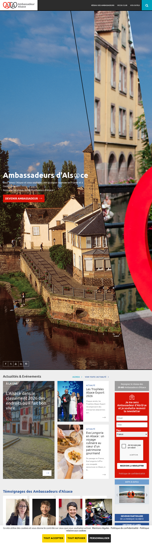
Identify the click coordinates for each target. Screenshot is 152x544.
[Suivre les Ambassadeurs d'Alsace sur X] (10, 363)
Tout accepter (53, 538)
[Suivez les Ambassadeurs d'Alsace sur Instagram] (26, 363)
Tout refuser (76, 538)
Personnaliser (99, 538)
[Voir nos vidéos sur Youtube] (16, 363)
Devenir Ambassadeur (21, 199)
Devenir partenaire (132, 517)
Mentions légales (100, 528)
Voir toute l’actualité (96, 377)
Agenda (76, 377)
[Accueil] (19, 5)
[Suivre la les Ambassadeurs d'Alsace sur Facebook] (5, 363)
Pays (119, 430)
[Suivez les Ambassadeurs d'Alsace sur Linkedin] (21, 363)
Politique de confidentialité (132, 473)
